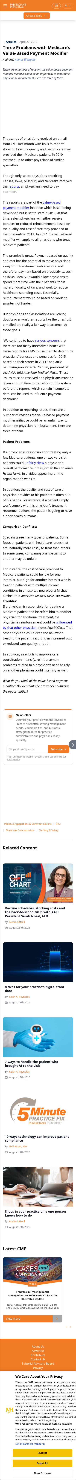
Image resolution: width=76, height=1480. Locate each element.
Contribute (38, 1355)
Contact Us (38, 1359)
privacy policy (13, 759)
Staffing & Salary (49, 830)
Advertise (38, 1351)
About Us (38, 1346)
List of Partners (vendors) (30, 1444)
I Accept (42, 1452)
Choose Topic (34, 15)
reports (13, 186)
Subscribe (57, 749)
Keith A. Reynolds (19, 996)
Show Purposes (42, 1473)
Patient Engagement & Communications (28, 823)
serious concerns (47, 340)
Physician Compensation (20, 830)
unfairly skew (34, 463)
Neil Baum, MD (18, 1146)
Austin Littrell (17, 922)
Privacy (38, 1368)
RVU (58, 823)
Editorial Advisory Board (38, 1364)
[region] (38, 1425)
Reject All (42, 1463)
